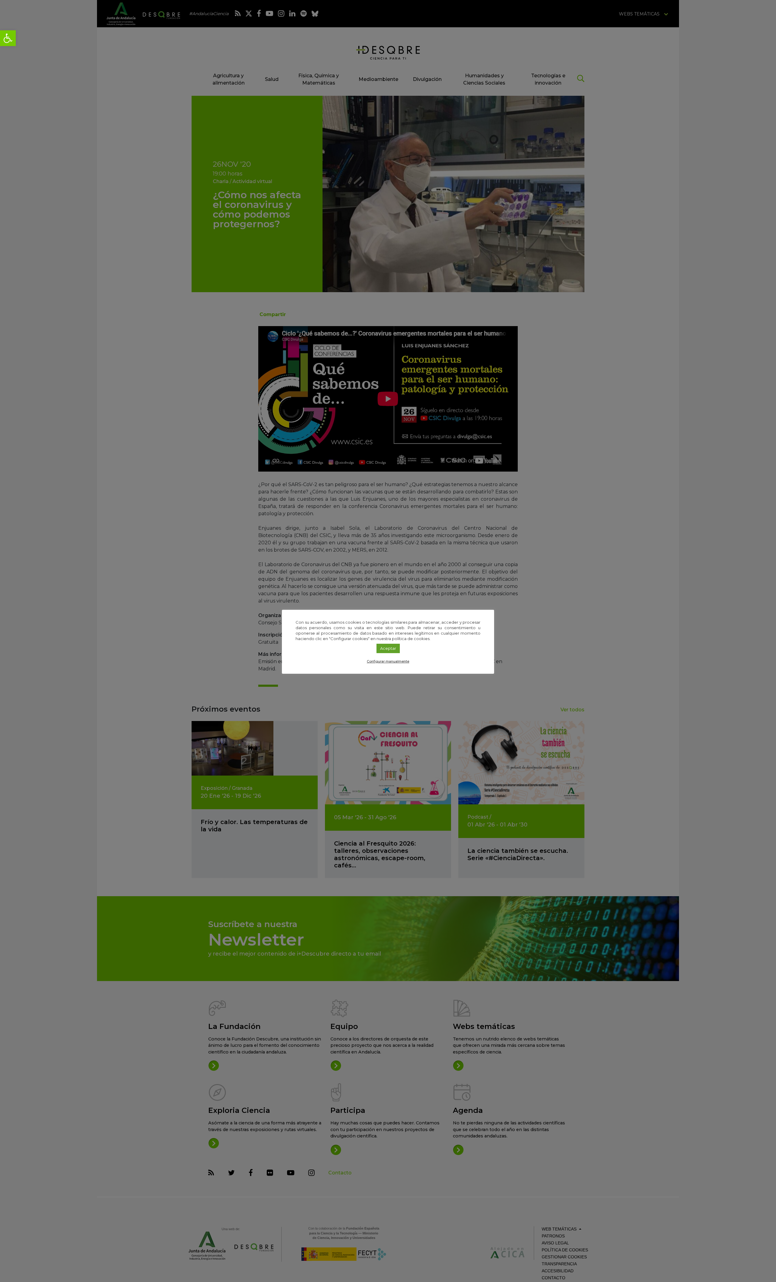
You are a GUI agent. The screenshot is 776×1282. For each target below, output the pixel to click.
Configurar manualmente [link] (388, 661)
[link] (8, 38)
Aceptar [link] (388, 648)
